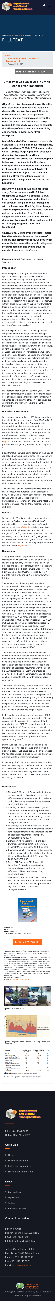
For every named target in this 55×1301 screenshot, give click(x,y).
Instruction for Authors (19, 1166)
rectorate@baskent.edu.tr (19, 980)
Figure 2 (22, 545)
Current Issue (14, 1192)
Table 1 (25, 527)
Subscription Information (20, 1171)
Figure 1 (7, 441)
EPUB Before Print (17, 1208)
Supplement (14, 1197)
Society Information (18, 1160)
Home (7, 55)
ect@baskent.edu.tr (21, 1265)
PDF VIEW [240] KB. (28, 942)
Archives (12, 1203)
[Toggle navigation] (49, 5)
